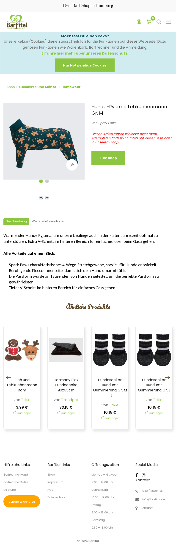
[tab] (16, 221)
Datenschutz (56, 497)
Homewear (71, 87)
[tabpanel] (44, 143)
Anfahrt (147, 508)
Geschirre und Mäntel (38, 87)
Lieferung (9, 490)
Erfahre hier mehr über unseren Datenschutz (84, 53)
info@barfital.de (153, 499)
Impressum (55, 482)
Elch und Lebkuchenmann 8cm (22, 385)
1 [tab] (41, 181)
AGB (50, 490)
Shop (11, 87)
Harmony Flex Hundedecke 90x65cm (66, 385)
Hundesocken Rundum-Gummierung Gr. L (154, 385)
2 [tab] (47, 181)
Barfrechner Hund (15, 475)
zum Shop (108, 158)
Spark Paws (107, 123)
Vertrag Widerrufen (22, 502)
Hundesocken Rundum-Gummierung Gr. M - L (110, 387)
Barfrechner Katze (15, 482)
